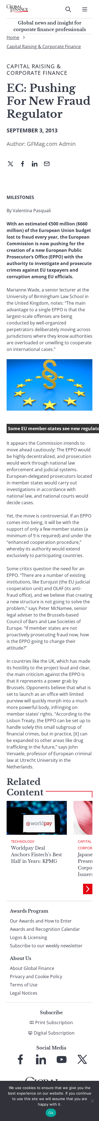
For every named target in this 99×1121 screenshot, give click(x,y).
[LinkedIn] (37, 164)
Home (13, 37)
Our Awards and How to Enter (41, 921)
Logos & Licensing (28, 937)
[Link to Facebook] (20, 1059)
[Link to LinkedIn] (41, 1059)
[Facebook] (25, 164)
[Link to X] (82, 1059)
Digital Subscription (54, 1033)
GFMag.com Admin (51, 144)
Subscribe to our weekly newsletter (46, 946)
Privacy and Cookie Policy (36, 976)
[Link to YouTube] (62, 1059)
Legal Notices (23, 993)
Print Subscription (54, 1022)
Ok (50, 1113)
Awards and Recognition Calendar (45, 929)
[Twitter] (13, 164)
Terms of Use (23, 985)
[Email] (49, 164)
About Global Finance (32, 968)
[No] (92, 1101)
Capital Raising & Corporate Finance (44, 46)
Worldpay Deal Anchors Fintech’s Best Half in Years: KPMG (36, 854)
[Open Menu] (84, 9)
